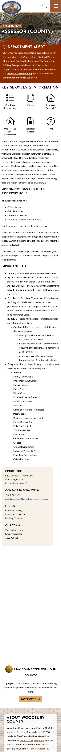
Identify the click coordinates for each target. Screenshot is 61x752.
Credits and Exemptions (19, 73)
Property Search (50, 106)
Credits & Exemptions (10, 106)
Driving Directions (14, 483)
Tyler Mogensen (14, 530)
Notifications (30, 699)
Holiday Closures (14, 518)
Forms (30, 105)
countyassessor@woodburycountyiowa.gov (27, 498)
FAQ (51, 128)
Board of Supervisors (32, 740)
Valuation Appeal (30, 130)
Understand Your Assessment (10, 130)
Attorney (32, 748)
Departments (11, 26)
